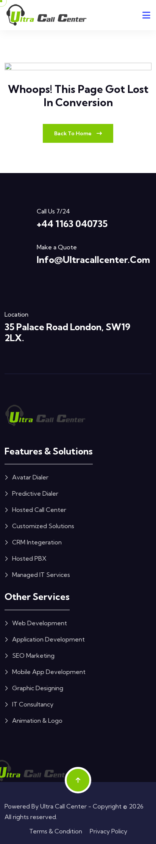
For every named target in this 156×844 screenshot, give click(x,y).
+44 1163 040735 (72, 223)
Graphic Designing (37, 688)
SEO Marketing (33, 655)
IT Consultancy (32, 704)
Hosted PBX (29, 558)
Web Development (39, 623)
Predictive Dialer (35, 493)
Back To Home (73, 133)
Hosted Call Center (39, 509)
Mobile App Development (49, 672)
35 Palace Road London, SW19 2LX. (67, 332)
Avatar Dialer (30, 477)
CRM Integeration (37, 542)
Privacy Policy (108, 831)
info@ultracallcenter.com (93, 259)
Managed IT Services (41, 574)
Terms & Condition (55, 831)
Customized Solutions (43, 526)
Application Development (48, 639)
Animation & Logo (37, 720)
